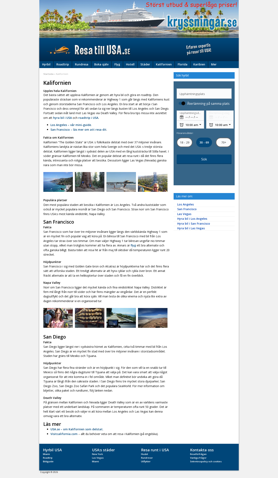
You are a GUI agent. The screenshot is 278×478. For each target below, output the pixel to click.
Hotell (130, 64)
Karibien (199, 64)
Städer (145, 64)
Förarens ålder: (185, 133)
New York (97, 454)
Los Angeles (185, 204)
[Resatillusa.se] (139, 49)
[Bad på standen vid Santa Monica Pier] (121, 182)
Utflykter (146, 461)
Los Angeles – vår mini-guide (70, 125)
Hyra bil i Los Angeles (192, 219)
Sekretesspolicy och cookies (206, 461)
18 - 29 (184, 142)
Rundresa (81, 64)
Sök (204, 159)
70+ (223, 142)
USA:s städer (103, 449)
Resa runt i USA (155, 449)
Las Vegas (184, 214)
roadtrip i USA (88, 118)
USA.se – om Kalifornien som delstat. (76, 429)
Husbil (144, 454)
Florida (182, 64)
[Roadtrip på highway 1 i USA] (121, 318)
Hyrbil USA (52, 449)
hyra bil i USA (62, 118)
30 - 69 (204, 142)
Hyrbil (46, 64)
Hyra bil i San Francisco (193, 223)
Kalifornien (164, 64)
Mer (214, 64)
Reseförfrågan (198, 454)
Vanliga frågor (198, 457)
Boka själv (101, 64)
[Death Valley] (152, 318)
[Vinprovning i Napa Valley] (58, 318)
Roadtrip (62, 64)
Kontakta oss (202, 449)
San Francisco (187, 209)
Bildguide (48, 461)
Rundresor (147, 457)
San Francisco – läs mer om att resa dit (78, 129)
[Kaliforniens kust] (58, 182)
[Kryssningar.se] (139, 19)
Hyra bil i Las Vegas (191, 228)
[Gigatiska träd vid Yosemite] (89, 182)
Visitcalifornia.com (64, 434)
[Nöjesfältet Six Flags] (152, 182)
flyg (134, 245)
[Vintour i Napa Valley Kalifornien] (89, 318)
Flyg (117, 64)
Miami (46, 454)
